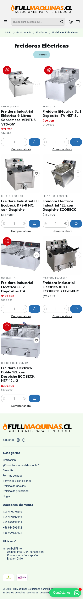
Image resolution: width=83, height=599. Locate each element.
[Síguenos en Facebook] (24, 440)
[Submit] (62, 22)
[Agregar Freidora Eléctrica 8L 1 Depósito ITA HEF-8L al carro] (76, 142)
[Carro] (78, 21)
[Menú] (5, 21)
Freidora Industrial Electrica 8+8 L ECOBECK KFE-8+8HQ (61, 287)
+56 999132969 (12, 517)
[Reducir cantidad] (4, 142)
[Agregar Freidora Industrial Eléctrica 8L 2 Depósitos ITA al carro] (34, 309)
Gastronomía (23, 32)
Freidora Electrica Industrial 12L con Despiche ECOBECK (59, 205)
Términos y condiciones (17, 480)
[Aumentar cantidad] (24, 142)
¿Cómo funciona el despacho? (21, 465)
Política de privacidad (16, 491)
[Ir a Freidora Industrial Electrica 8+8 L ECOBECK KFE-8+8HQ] (62, 255)
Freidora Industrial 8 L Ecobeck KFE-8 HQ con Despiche (20, 205)
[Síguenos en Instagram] (18, 440)
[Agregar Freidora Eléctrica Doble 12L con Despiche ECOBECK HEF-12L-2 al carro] (34, 398)
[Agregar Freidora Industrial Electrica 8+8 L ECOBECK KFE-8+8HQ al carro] (76, 309)
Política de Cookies (14, 486)
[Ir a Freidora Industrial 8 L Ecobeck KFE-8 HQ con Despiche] (20, 173)
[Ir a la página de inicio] (41, 8)
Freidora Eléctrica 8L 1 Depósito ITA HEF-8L (62, 113)
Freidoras (41, 32)
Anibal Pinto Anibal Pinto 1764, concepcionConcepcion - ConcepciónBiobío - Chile (25, 553)
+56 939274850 (12, 512)
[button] (41, 54)
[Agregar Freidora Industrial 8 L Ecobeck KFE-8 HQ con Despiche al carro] (34, 224)
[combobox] (38, 22)
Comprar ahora (21, 149)
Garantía (8, 470)
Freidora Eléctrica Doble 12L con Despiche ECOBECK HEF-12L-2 (18, 374)
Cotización (9, 460)
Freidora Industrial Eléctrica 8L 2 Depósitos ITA (17, 287)
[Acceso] (71, 21)
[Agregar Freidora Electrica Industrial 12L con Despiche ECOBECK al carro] (76, 224)
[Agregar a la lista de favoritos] (36, 84)
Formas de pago (13, 475)
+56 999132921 (12, 532)
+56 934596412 (12, 527)
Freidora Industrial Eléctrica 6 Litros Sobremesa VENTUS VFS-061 (18, 117)
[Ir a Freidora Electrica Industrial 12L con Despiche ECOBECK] (62, 173)
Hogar (6, 496)
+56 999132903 (12, 522)
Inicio (8, 32)
